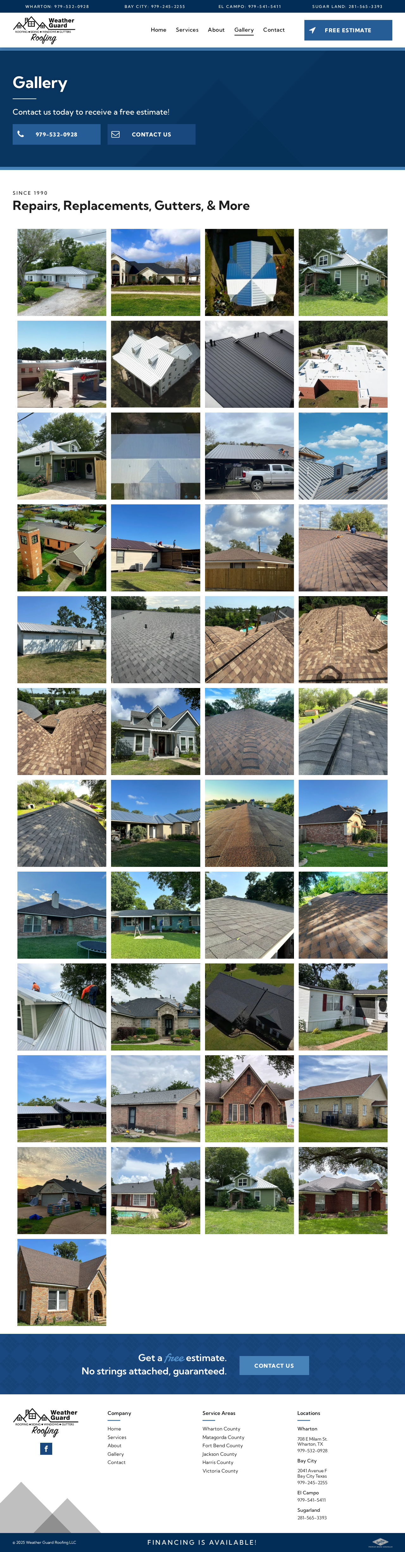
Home (114, 1429)
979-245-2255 (168, 6)
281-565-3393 (366, 6)
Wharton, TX (310, 1444)
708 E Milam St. (312, 1439)
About (115, 1445)
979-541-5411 (265, 6)
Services (117, 1437)
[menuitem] (158, 29)
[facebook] (46, 1449)
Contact (117, 1462)
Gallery (116, 1454)
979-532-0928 (71, 6)
